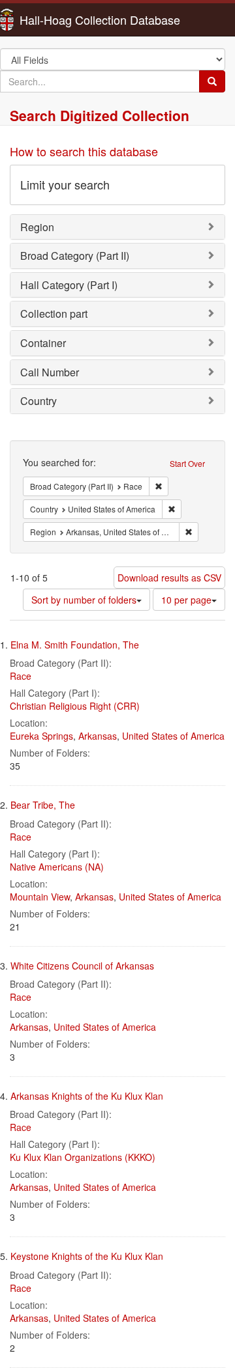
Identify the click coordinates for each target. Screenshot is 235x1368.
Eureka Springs (41, 735)
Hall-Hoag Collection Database (59, 19)
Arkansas (97, 735)
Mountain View (40, 896)
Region (37, 226)
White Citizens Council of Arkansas (82, 965)
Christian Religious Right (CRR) (75, 705)
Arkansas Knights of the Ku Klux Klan (86, 1095)
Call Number (49, 372)
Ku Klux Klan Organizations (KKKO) (82, 1157)
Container (43, 342)
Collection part (53, 313)
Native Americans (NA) (57, 866)
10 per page (186, 599)
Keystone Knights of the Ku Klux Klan (86, 1256)
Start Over (187, 463)
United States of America (173, 735)
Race (20, 675)
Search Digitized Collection (99, 115)
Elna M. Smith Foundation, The (74, 644)
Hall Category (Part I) (69, 284)
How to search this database (84, 151)
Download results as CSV (169, 577)
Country (38, 400)
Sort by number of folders (83, 599)
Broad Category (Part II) (74, 255)
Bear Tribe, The (42, 804)
